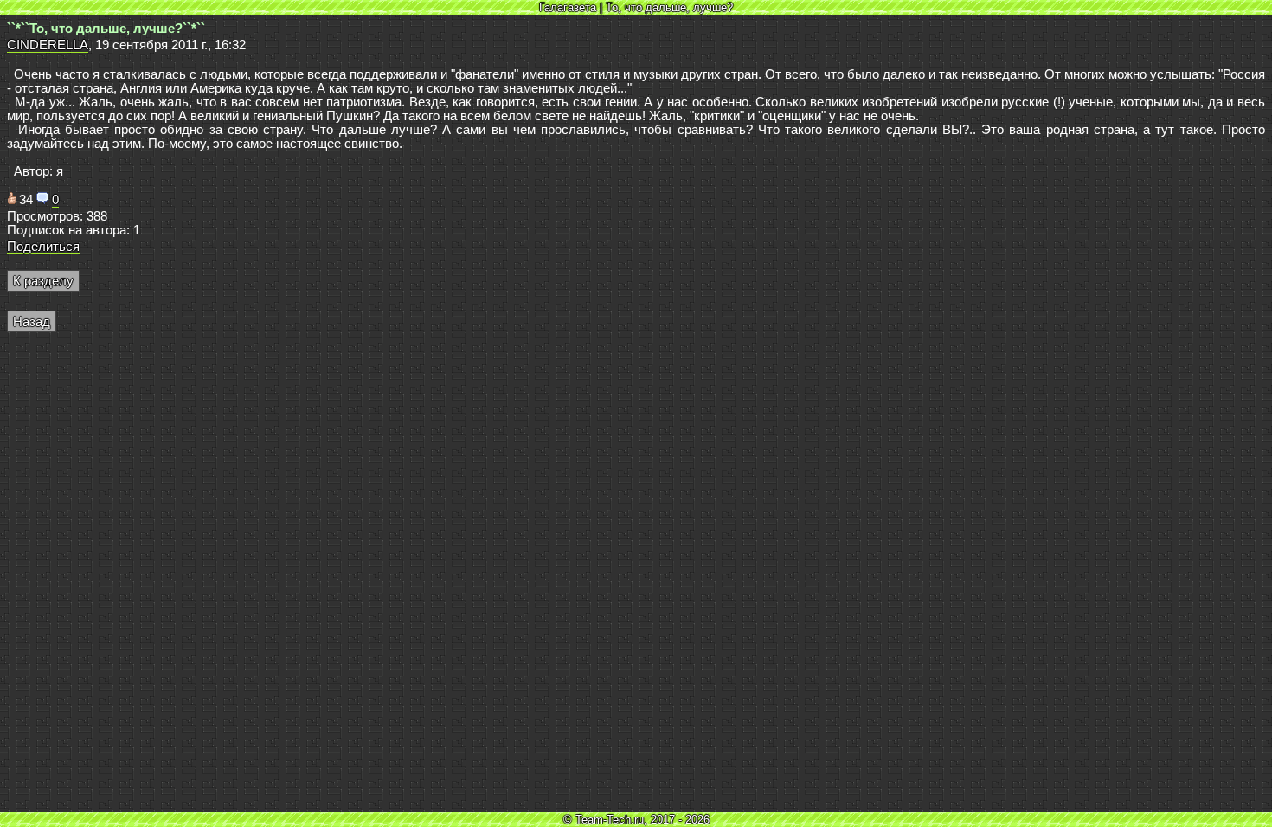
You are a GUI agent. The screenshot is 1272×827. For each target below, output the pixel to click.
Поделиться (43, 246)
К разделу (43, 281)
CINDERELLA (47, 45)
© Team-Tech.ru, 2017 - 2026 (636, 819)
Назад (31, 322)
